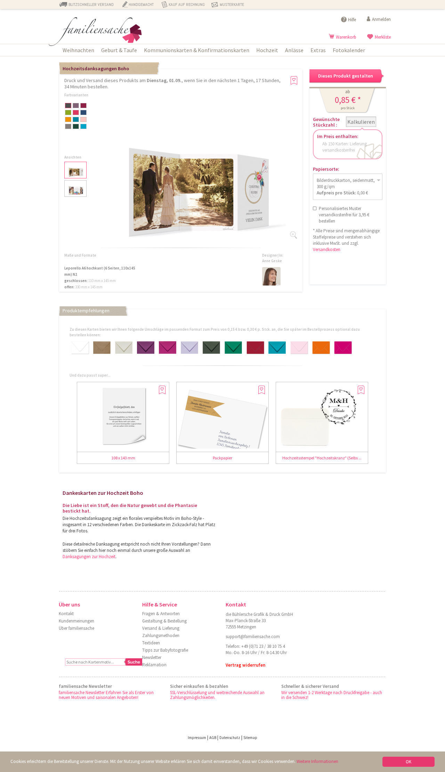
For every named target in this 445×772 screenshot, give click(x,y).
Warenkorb (346, 37)
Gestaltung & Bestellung (164, 621)
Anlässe (294, 50)
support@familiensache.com (253, 637)
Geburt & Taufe (119, 50)
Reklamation (154, 665)
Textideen (151, 643)
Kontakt (66, 614)
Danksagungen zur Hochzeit (89, 557)
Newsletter (151, 657)
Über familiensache (76, 628)
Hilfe (352, 20)
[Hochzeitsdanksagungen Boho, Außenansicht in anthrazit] (195, 244)
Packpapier (222, 457)
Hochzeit (267, 50)
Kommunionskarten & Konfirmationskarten (196, 50)
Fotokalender (349, 50)
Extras (318, 50)
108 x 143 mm (123, 457)
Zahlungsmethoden (160, 635)
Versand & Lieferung (160, 628)
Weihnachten (78, 50)
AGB (212, 737)
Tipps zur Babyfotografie (165, 650)
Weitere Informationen (317, 761)
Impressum (197, 737)
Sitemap (250, 737)
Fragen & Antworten (161, 614)
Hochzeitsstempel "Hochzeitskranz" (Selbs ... (322, 457)
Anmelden (381, 19)
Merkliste (383, 37)
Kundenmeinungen (76, 621)
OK (408, 762)
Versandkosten (326, 249)
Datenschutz (229, 737)
